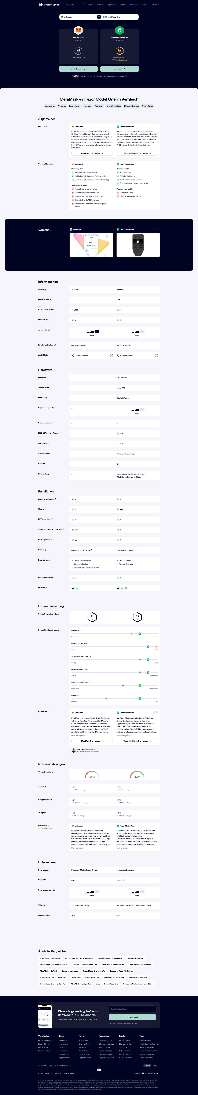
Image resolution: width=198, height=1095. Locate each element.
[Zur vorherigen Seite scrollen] (107, 229)
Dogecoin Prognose (106, 1058)
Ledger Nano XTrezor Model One (85, 977)
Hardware (87, 106)
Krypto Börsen (43, 1044)
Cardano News (84, 1054)
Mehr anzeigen (77, 735)
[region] (115, 140)
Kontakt (40, 1073)
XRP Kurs (62, 1047)
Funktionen (99, 106)
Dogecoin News (85, 1058)
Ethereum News (85, 1044)
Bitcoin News (83, 1040)
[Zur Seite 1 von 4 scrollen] (85, 259)
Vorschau (62, 106)
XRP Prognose (104, 1047)
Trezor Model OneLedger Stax (53, 984)
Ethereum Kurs (64, 1044)
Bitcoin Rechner (145, 1040)
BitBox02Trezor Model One (85, 965)
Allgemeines (50, 106)
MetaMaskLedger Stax (81, 984)
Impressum (48, 1073)
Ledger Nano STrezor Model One (79, 958)
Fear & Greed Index (146, 1047)
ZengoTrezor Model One (107, 984)
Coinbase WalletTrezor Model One (137, 984)
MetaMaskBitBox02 (138, 977)
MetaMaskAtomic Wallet (113, 965)
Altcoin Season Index (147, 1054)
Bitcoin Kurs (63, 1040)
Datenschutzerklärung (131, 1023)
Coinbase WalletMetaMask (110, 958)
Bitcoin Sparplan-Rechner (148, 1044)
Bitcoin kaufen (124, 1040)
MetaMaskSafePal (48, 971)
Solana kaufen (124, 1051)
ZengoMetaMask (70, 971)
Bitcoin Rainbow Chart (147, 1051)
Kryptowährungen (45, 1040)
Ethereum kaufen (125, 1044)
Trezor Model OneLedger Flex (53, 977)
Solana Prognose (105, 1051)
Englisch (155, 1065)
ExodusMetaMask (135, 958)
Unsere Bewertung (114, 106)
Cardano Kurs (64, 1054)
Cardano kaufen (125, 1054)
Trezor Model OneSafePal (94, 971)
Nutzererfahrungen (131, 106)
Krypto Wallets (43, 1047)
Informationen (74, 106)
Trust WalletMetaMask (50, 958)
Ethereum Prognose (106, 1044)
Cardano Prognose (106, 1054)
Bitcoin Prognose (105, 1040)
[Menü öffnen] (91, 245)
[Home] (39, 1065)
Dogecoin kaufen (125, 1058)
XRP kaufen (123, 1047)
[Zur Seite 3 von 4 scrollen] (93, 259)
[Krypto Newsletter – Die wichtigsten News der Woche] (44, 1020)
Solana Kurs (63, 1051)
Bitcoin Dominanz (146, 1058)
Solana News (84, 1051)
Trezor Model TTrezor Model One (54, 965)
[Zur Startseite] (49, 4)
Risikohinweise (69, 1073)
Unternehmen (147, 106)
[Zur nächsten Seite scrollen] (111, 229)
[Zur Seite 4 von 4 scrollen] (97, 259)
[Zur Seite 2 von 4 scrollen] (89, 259)
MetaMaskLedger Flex (114, 977)
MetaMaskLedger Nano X (140, 965)
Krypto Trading (44, 1051)
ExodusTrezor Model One (121, 971)
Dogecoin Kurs (64, 1058)
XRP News (83, 1047)
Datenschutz (58, 1073)
